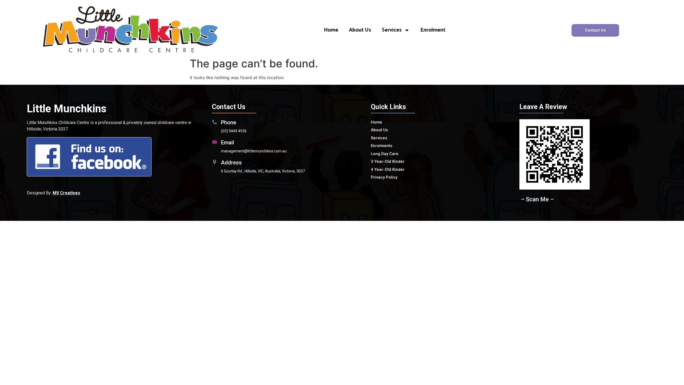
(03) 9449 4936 (234, 131)
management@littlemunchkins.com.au (254, 151)
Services (392, 30)
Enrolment (432, 30)
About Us (360, 30)
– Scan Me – (537, 199)
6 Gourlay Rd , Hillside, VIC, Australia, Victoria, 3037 (263, 171)
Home (331, 30)
